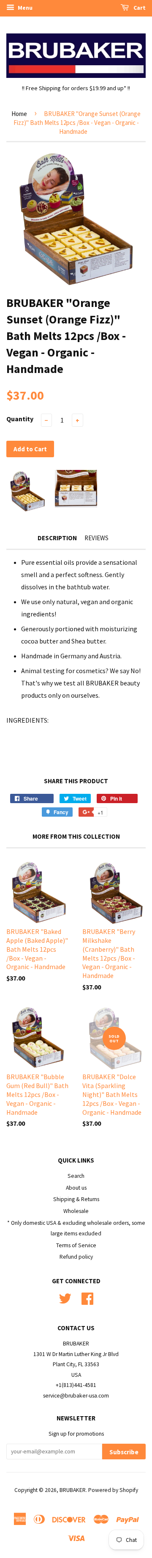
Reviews (96, 538)
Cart (139, 7)
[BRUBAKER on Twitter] (65, 1297)
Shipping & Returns (76, 1199)
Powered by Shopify (113, 1490)
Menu (24, 7)
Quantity (19, 418)
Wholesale (76, 1211)
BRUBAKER (73, 1490)
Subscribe (123, 1452)
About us (76, 1187)
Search (76, 1176)
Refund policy (76, 1256)
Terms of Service (76, 1245)
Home (19, 114)
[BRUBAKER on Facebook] (87, 1297)
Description (57, 538)
